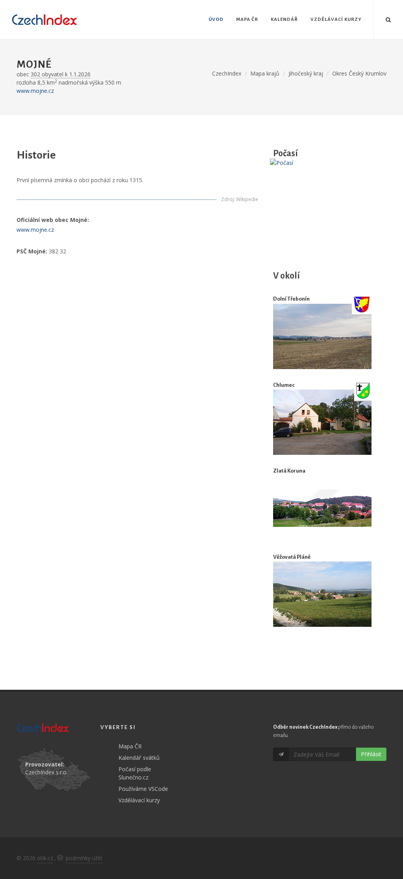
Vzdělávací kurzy (139, 800)
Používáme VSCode (143, 788)
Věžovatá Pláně (292, 557)
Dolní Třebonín (291, 299)
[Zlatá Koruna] (322, 508)
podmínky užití (84, 858)
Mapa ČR (130, 746)
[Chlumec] (322, 422)
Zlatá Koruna (289, 471)
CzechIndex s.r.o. (46, 772)
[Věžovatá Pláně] (322, 594)
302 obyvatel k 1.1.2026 (61, 74)
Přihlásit (371, 754)
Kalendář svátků (139, 757)
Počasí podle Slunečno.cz (134, 773)
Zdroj (227, 199)
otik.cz (45, 858)
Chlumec (283, 385)
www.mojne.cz (35, 90)
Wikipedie (247, 199)
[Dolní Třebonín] (322, 336)
